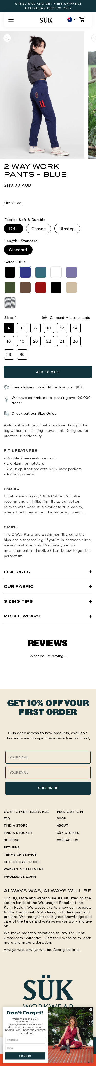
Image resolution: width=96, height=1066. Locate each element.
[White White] (56, 272)
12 (62, 327)
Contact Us (67, 840)
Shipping (12, 840)
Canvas (38, 228)
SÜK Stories (68, 833)
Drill (13, 228)
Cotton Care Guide (21, 862)
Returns (12, 847)
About (62, 825)
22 (48, 341)
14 (75, 327)
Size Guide (12, 203)
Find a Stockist (18, 833)
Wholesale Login (20, 876)
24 (62, 341)
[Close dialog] (90, 1009)
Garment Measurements (70, 317)
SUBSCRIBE (48, 788)
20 (35, 341)
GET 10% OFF (25, 1056)
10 (49, 327)
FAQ (7, 818)
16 (9, 341)
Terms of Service (20, 854)
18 (22, 341)
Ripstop (67, 228)
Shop (61, 818)
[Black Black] (10, 272)
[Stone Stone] (71, 287)
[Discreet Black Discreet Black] (56, 287)
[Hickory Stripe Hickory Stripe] (10, 303)
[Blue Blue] (25, 272)
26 (75, 341)
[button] (11, 19)
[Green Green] (41, 272)
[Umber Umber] (25, 287)
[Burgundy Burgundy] (41, 287)
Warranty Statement (24, 869)
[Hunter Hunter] (10, 287)
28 (9, 354)
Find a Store (15, 825)
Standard (18, 249)
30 (22, 354)
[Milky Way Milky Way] (71, 272)
